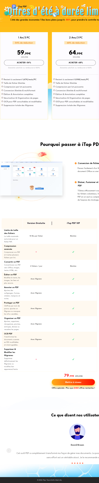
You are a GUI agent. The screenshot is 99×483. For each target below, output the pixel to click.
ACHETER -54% (24, 63)
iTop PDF (22, 7)
